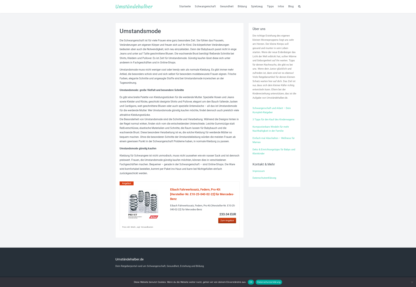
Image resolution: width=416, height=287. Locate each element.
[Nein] (412, 282)
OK (251, 282)
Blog (291, 6)
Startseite (185, 6)
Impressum (259, 171)
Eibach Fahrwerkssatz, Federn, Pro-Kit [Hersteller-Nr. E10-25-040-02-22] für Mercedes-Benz (202, 194)
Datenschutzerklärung (264, 177)
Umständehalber (133, 6)
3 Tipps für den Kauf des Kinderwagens (273, 119)
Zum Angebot (227, 220)
